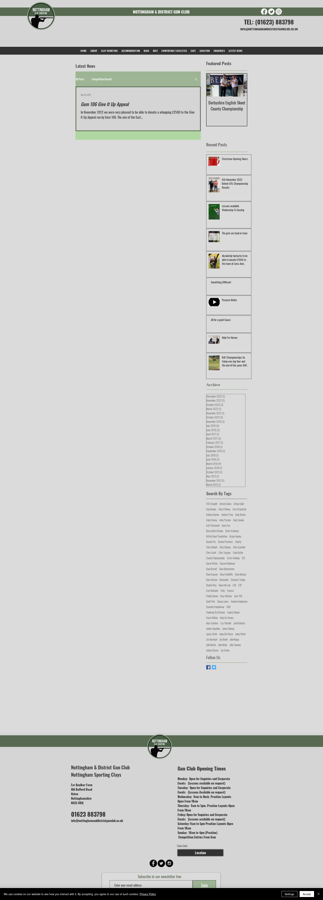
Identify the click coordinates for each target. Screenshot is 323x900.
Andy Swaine (238, 520)
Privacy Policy (182, 845)
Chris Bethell (211, 547)
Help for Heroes (226, 617)
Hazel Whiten (212, 617)
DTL (243, 558)
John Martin (211, 644)
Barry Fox (226, 525)
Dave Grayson (212, 574)
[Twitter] (271, 11)
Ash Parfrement (213, 525)
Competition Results (102, 79)
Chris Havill (211, 552)
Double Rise (211, 585)
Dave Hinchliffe (226, 574)
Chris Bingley (225, 547)
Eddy (223, 590)
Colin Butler (238, 552)
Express (230, 590)
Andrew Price (227, 514)
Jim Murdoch (211, 639)
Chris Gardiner (239, 547)
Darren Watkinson (227, 563)
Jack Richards (239, 623)
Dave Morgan (240, 574)
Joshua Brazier (212, 650)
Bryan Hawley (235, 536)
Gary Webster (226, 596)
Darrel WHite (212, 563)
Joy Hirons (225, 650)
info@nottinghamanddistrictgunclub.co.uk (97, 820)
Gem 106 (238, 596)
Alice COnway (224, 509)
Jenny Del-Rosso (226, 634)
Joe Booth (223, 639)
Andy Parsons (225, 520)
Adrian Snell (239, 503)
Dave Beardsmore (226, 568)
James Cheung (228, 628)
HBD (228, 606)
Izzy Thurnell (225, 623)
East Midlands (212, 590)
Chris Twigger (225, 552)
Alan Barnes (211, 509)
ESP (240, 585)
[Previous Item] (212, 85)
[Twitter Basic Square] (214, 667)
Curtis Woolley (233, 558)
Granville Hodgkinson (215, 606)
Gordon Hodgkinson (239, 601)
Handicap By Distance (215, 612)
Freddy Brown (212, 596)
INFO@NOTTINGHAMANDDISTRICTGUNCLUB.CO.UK (269, 29)
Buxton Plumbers (225, 541)
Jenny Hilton (240, 634)
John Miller (222, 644)
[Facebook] (264, 11)
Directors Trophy (238, 579)
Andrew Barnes (212, 514)
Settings (289, 894)
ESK (234, 585)
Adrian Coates (225, 503)
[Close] (318, 894)
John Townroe (235, 644)
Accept (307, 894)
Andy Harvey (211, 520)
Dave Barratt (211, 568)
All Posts (80, 79)
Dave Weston (211, 579)
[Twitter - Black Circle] (161, 863)
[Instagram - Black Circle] (169, 863)
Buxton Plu (211, 541)
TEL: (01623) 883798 (269, 21)
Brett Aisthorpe (232, 530)
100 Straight (211, 503)
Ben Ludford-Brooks (214, 530)
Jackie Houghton (213, 628)
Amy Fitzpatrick (239, 509)
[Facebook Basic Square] (208, 667)
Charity (238, 541)
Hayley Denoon (233, 612)
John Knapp (234, 639)
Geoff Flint (210, 601)
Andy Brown (240, 514)
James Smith (211, 634)
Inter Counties (212, 623)
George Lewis (223, 601)
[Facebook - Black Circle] (153, 863)
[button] (196, 79)
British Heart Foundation (216, 536)
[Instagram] (279, 11)
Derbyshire (224, 579)
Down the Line (224, 585)
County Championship (215, 558)
